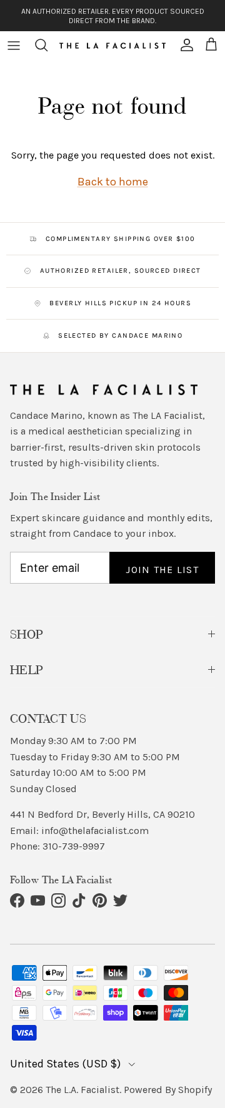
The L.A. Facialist (82, 1090)
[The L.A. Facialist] (112, 45)
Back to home (113, 182)
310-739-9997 (73, 846)
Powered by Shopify (168, 1090)
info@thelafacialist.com (95, 830)
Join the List (162, 570)
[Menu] (14, 45)
